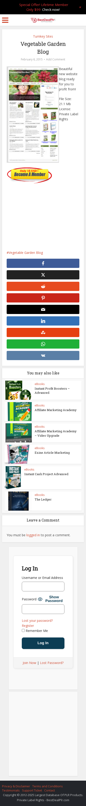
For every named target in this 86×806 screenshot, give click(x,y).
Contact (49, 790)
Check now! (51, 9)
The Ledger (43, 499)
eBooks (39, 384)
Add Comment (55, 59)
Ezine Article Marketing (52, 452)
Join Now (29, 663)
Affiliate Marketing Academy (56, 410)
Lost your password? (37, 620)
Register (28, 625)
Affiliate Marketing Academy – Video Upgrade (56, 433)
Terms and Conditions (47, 786)
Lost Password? (52, 663)
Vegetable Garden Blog (26, 252)
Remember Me (36, 630)
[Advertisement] (43, 215)
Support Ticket (32, 790)
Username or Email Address (42, 577)
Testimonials (11, 790)
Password (29, 599)
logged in (33, 535)
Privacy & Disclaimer (16, 786)
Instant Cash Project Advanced (46, 474)
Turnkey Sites (43, 36)
